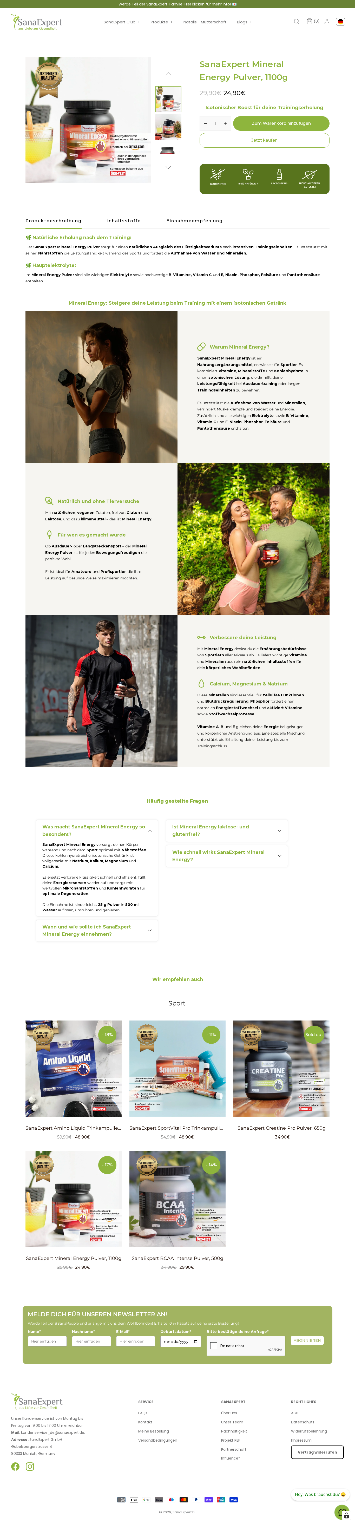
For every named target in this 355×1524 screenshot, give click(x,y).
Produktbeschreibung (53, 220)
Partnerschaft (233, 1449)
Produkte (162, 22)
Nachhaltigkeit (234, 1431)
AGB (294, 1413)
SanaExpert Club (122, 22)
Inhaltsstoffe (124, 220)
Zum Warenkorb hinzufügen (281, 123)
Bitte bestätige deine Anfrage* (237, 1331)
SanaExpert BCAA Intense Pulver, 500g (177, 1258)
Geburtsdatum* (175, 1331)
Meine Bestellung (153, 1431)
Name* (34, 1331)
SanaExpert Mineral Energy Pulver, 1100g (73, 1258)
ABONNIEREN (307, 1340)
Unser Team (232, 1422)
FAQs (142, 1413)
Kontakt (145, 1422)
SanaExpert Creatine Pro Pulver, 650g (282, 1128)
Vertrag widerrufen (317, 1452)
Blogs (244, 22)
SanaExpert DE (184, 1512)
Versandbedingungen (157, 1440)
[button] (168, 167)
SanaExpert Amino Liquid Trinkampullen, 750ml (81, 1128)
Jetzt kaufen (264, 140)
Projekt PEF (230, 1440)
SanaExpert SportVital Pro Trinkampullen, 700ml (186, 1128)
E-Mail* (122, 1331)
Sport (177, 1003)
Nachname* (83, 1331)
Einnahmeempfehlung (194, 220)
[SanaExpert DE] (36, 22)
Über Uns (229, 1413)
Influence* (230, 1458)
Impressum (301, 1440)
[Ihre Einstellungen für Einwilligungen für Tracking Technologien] (346, 1515)
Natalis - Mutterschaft (205, 22)
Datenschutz (302, 1422)
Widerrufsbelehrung (309, 1431)
